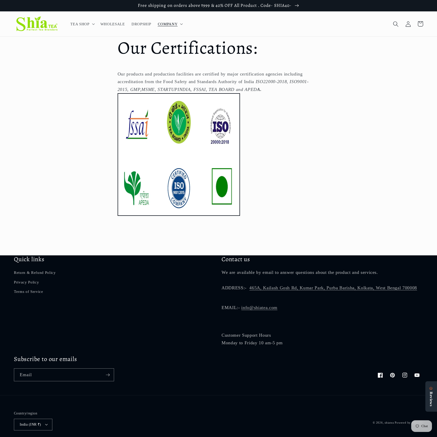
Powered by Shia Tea (409, 422)
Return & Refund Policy (35, 272)
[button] (82, 24)
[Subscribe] (108, 375)
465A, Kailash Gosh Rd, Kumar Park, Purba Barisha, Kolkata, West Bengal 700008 (333, 287)
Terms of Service (28, 291)
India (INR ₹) (30, 424)
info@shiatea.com (259, 307)
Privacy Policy (26, 282)
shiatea (389, 422)
